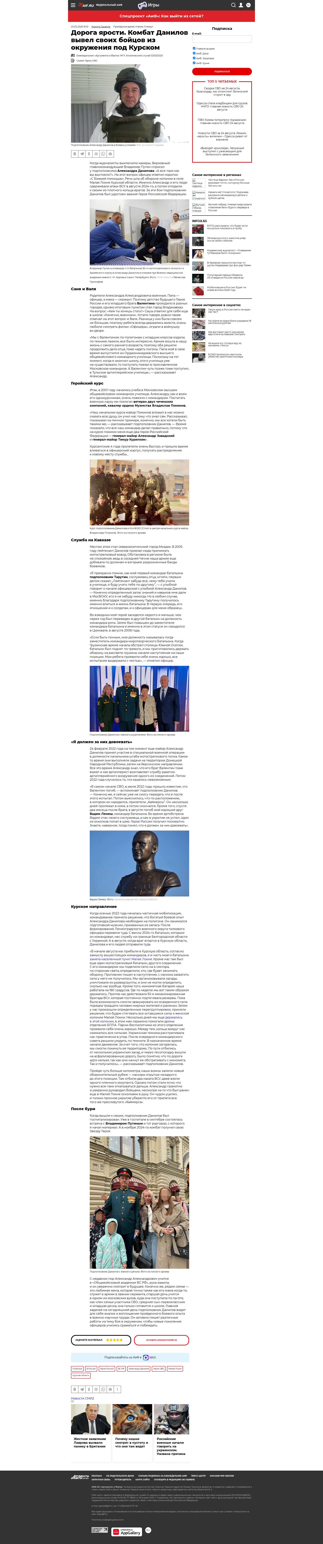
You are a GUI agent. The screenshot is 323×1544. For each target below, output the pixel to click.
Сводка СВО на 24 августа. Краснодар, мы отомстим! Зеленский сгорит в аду (222, 91)
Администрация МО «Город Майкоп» (136, 899)
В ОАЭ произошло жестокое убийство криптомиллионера (225, 355)
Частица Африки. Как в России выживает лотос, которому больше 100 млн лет (228, 182)
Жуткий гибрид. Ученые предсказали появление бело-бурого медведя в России (230, 207)
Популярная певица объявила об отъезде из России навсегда (225, 276)
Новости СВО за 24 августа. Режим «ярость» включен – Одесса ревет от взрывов (222, 136)
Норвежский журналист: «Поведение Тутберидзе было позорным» (229, 251)
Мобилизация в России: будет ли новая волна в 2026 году (226, 288)
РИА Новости (165, 277)
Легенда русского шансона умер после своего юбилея (226, 239)
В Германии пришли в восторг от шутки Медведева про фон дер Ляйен (229, 264)
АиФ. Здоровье (205, 58)
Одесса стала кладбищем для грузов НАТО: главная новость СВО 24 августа (222, 106)
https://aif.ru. (102, 1514)
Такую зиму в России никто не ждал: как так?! (229, 311)
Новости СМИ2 (82, 1398)
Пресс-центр (198, 1476)
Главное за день (205, 48)
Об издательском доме (120, 1476)
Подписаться (222, 71)
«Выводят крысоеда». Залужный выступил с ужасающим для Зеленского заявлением (222, 151)
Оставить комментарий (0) (161, 1340)
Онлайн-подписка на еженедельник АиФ (162, 1476)
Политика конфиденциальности (108, 1520)
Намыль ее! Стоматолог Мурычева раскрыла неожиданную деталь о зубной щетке (228, 195)
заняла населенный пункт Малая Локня (121, 959)
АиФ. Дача (202, 53)
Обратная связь (101, 1479)
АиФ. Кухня (202, 63)
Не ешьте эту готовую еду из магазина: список (224, 344)
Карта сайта (143, 1479)
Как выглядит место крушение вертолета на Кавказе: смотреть (226, 333)
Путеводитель (123, 1479)
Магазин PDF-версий (222, 1476)
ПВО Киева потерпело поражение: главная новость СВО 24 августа (222, 121)
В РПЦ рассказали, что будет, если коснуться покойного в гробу (227, 227)
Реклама (97, 1476)
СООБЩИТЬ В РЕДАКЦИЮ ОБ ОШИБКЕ (174, 1479)
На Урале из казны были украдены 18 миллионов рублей (229, 322)
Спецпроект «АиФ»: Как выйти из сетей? (162, 16)
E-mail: (197, 33)
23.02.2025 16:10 (79, 26)
